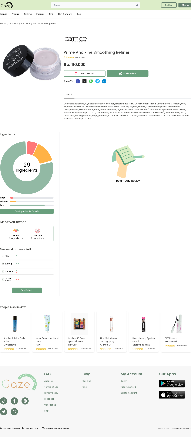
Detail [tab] (69, 94)
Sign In (124, 380)
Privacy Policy (51, 392)
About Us (48, 380)
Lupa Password (128, 386)
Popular (40, 14)
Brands (3, 14)
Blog (79, 14)
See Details (27, 290)
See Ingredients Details (27, 211)
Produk (15, 14)
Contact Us (50, 404)
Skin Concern (65, 14)
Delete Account (129, 392)
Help (46, 410)
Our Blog (86, 380)
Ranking (28, 14)
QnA (51, 14)
